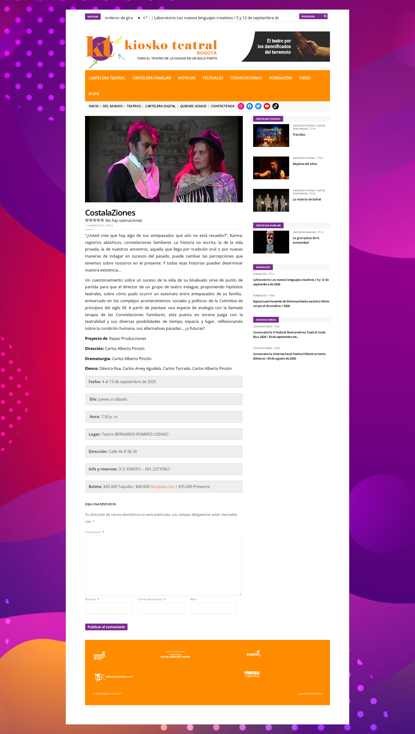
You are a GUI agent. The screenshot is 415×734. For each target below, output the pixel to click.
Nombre (92, 599)
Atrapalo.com (163, 486)
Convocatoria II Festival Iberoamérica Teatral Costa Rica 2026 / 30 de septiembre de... (289, 334)
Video (305, 78)
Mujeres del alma (305, 164)
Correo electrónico (152, 599)
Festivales (213, 78)
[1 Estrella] (87, 220)
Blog (94, 93)
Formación (280, 78)
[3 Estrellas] (95, 220)
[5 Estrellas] (102, 220)
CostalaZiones (110, 212)
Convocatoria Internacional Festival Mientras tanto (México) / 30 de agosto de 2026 (289, 356)
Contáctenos (223, 106)
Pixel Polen (316, 693)
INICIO (94, 106)
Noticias (186, 78)
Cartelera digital (160, 106)
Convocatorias (246, 78)
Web (193, 599)
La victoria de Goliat (307, 199)
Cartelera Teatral (107, 78)
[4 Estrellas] (98, 220)
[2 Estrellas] (91, 220)
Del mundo (112, 106)
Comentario (94, 532)
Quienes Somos (193, 106)
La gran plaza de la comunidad (306, 240)
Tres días (299, 134)
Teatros (134, 106)
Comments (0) (95, 225)
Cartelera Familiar (152, 78)
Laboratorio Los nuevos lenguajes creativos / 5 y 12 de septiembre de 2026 (214, 17)
